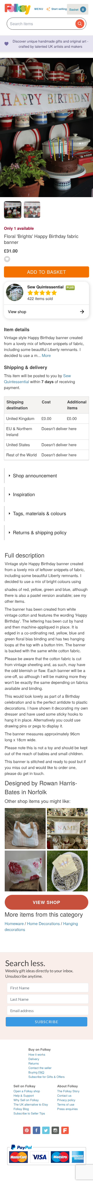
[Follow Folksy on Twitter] (46, 1130)
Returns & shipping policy (39, 532)
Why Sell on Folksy (26, 1100)
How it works (36, 1054)
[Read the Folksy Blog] (65, 1130)
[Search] (79, 23)
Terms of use (65, 1104)
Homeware (14, 923)
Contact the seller (39, 1068)
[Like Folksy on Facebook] (36, 1130)
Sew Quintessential (45, 287)
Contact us (64, 1095)
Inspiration (24, 494)
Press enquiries (67, 1109)
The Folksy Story (68, 1091)
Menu (38, 9)
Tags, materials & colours (39, 513)
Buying (36, 1072)
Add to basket (46, 272)
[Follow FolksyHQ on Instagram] (55, 1130)
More (46, 355)
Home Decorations (43, 923)
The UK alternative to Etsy (31, 1104)
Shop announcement (35, 475)
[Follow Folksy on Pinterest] (27, 1130)
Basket (76, 9)
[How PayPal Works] (46, 1167)
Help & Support (24, 1095)
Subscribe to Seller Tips (29, 1113)
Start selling (59, 9)
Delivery (33, 1059)
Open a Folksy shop (27, 1091)
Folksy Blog (21, 1109)
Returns (33, 1063)
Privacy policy (66, 1100)
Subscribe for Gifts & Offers (46, 1077)
